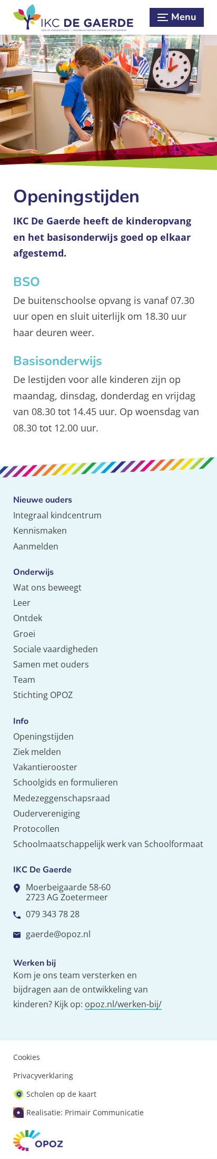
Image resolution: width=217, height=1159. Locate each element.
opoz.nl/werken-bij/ (123, 1004)
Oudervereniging (46, 813)
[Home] (78, 17)
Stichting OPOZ (43, 695)
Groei (24, 634)
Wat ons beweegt (47, 587)
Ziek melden (37, 752)
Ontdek (27, 618)
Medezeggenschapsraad (61, 798)
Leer (22, 602)
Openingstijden (43, 736)
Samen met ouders (51, 664)
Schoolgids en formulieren (65, 782)
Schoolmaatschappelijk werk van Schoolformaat (108, 844)
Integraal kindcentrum (57, 515)
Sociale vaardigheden (55, 649)
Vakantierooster (45, 767)
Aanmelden (35, 546)
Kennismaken (40, 530)
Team (24, 679)
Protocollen (36, 828)
